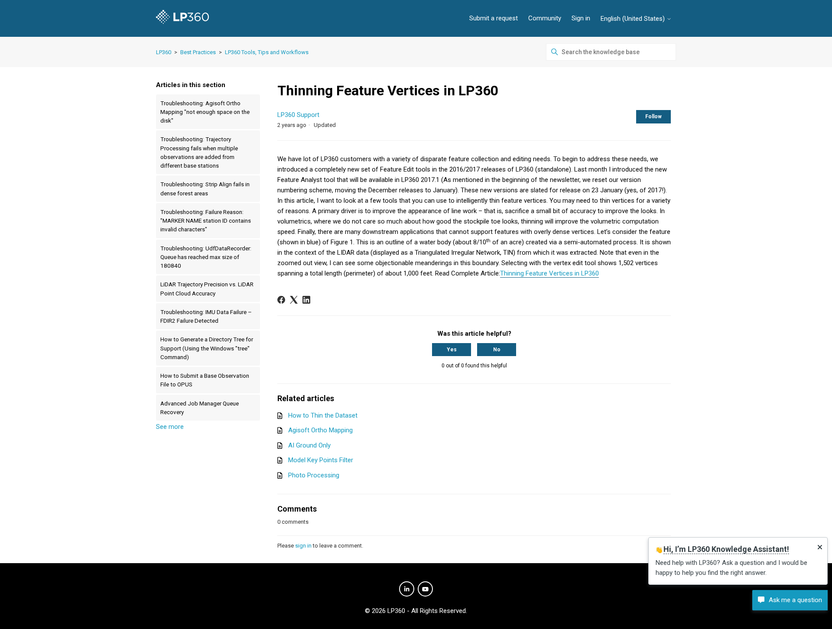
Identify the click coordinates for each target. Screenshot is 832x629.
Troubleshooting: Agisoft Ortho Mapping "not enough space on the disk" (205, 112)
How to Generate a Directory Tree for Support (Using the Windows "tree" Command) (206, 348)
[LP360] (182, 18)
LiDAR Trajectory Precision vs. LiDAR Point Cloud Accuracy (207, 288)
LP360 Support (298, 115)
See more (170, 427)
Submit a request (493, 18)
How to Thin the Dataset (323, 415)
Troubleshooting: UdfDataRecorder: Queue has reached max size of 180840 (205, 257)
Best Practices (198, 52)
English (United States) (633, 19)
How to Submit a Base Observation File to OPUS (204, 380)
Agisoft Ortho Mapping (320, 430)
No (496, 350)
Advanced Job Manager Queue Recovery (199, 407)
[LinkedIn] (306, 300)
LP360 (163, 52)
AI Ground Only (309, 445)
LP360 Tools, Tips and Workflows (267, 52)
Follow (653, 116)
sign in (303, 545)
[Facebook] (281, 300)
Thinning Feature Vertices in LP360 (549, 273)
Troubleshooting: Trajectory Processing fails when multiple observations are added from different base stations (199, 152)
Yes (452, 350)
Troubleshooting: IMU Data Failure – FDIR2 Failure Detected (206, 316)
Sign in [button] (581, 18)
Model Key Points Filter (320, 460)
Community (544, 18)
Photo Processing (313, 475)
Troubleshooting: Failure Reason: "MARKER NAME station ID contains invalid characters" (205, 220)
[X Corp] (294, 300)
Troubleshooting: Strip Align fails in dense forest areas (205, 188)
